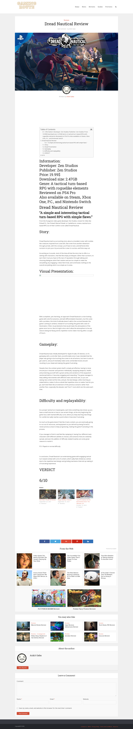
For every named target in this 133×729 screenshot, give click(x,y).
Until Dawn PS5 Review (107, 625)
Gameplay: (48, 149)
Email (52, 699)
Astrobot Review (70, 636)
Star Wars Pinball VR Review (47, 500)
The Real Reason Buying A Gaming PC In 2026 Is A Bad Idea (73, 575)
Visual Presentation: (51, 147)
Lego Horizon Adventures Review (71, 626)
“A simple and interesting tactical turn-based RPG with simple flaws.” (67, 143)
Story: (46, 145)
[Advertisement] (66, 113)
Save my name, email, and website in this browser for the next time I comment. (45, 708)
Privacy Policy (95, 726)
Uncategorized (41, 634)
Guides (100, 7)
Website (86, 699)
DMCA (89, 726)
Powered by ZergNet (111, 548)
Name (19, 699)
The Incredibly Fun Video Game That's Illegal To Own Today (73, 558)
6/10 (43, 155)
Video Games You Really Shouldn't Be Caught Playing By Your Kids (40, 558)
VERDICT (47, 153)
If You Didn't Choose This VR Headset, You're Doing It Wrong (108, 575)
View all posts (23, 667)
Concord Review (104, 636)
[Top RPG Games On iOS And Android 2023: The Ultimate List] (84, 494)
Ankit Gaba (72, 29)
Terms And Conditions (106, 726)
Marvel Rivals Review (38, 625)
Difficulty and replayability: (52, 151)
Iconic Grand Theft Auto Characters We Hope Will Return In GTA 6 (40, 575)
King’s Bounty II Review (64, 500)
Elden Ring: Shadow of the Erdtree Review (39, 636)
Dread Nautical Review (49, 140)
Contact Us (84, 726)
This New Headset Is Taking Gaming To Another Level (107, 557)
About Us (115, 726)
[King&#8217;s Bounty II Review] (66, 494)
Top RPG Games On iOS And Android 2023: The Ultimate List (83, 501)
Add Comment (62, 29)
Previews (108, 7)
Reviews (92, 7)
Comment (20, 681)
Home (77, 7)
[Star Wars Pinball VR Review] (47, 494)
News (84, 7)
